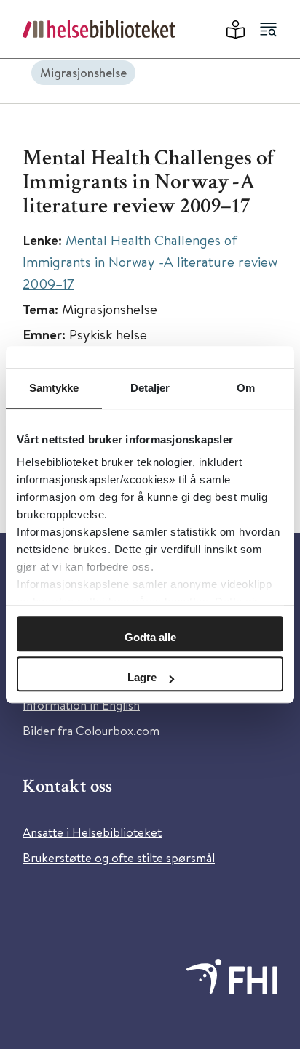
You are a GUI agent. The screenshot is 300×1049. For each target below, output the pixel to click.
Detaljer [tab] (150, 388)
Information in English (81, 704)
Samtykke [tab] (54, 388)
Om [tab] (246, 388)
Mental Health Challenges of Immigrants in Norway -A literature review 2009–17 (150, 261)
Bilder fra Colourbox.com (91, 730)
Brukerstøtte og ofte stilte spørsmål (119, 857)
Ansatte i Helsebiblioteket (92, 832)
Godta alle (150, 637)
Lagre (142, 677)
